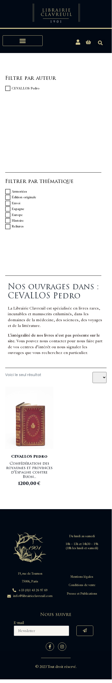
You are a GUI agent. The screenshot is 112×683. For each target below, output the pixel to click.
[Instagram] (62, 646)
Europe (17, 215)
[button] (23, 40)
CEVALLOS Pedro (25, 88)
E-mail (19, 623)
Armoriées (19, 191)
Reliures (18, 226)
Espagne (18, 209)
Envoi (16, 203)
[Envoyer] (84, 631)
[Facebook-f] (50, 646)
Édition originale (24, 197)
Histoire (18, 220)
